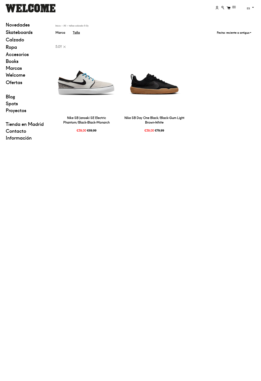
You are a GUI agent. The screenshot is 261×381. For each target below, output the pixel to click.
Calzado (15, 39)
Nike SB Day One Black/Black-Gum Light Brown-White (154, 120)
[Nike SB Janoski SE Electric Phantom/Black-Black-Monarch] (86, 82)
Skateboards (28, 31)
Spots (12, 103)
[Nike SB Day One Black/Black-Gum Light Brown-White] (154, 82)
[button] (250, 7)
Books (12, 60)
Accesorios (17, 54)
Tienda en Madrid (25, 123)
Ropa (28, 46)
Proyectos (16, 110)
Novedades (18, 24)
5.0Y (58, 46)
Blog (10, 96)
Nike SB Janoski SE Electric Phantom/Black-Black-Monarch (86, 120)
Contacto (16, 130)
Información (19, 137)
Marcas (14, 67)
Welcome (15, 74)
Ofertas (28, 81)
